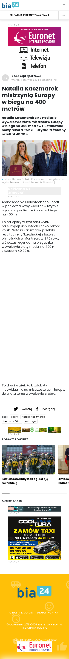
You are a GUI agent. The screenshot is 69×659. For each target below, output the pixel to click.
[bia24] (10, 5)
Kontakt (54, 612)
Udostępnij (47, 409)
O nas (13, 612)
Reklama (40, 612)
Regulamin (26, 612)
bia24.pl (42, 627)
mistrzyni (30, 421)
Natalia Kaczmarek (33, 417)
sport (14, 417)
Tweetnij (26, 409)
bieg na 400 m (12, 421)
